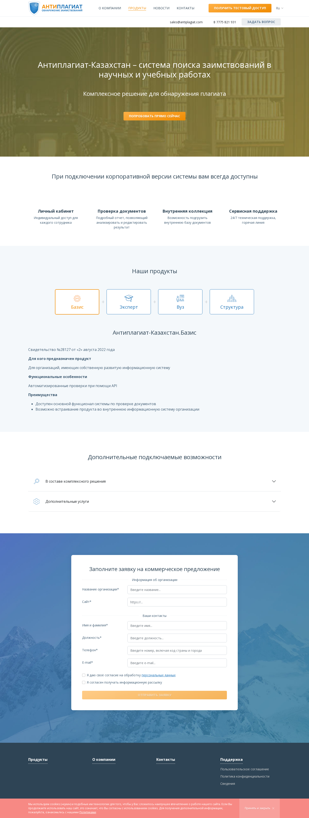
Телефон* (90, 650)
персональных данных (159, 675)
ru (278, 8)
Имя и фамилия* (95, 625)
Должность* (92, 637)
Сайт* (86, 601)
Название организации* (100, 589)
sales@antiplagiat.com (186, 22)
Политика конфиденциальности (244, 776)
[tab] (77, 302)
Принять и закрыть (257, 808)
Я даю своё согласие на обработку (131, 675)
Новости (161, 8)
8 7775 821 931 (225, 22)
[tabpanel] (154, 370)
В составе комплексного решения (75, 481)
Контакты (185, 8)
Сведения (227, 783)
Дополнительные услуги (67, 501)
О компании (110, 8)
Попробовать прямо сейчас (154, 116)
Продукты (137, 8)
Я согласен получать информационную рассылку (124, 682)
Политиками (87, 812)
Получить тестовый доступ (240, 8)
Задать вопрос (261, 22)
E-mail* (87, 662)
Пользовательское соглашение (244, 769)
